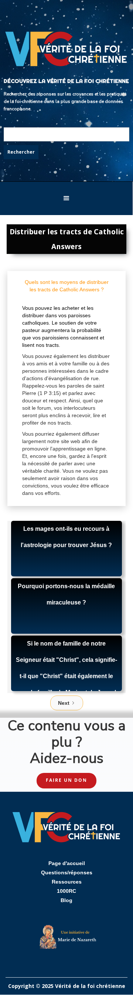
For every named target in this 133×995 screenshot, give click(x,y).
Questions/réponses (66, 872)
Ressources (67, 882)
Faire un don (66, 780)
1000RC (66, 891)
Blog (66, 900)
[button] (66, 198)
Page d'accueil (66, 863)
